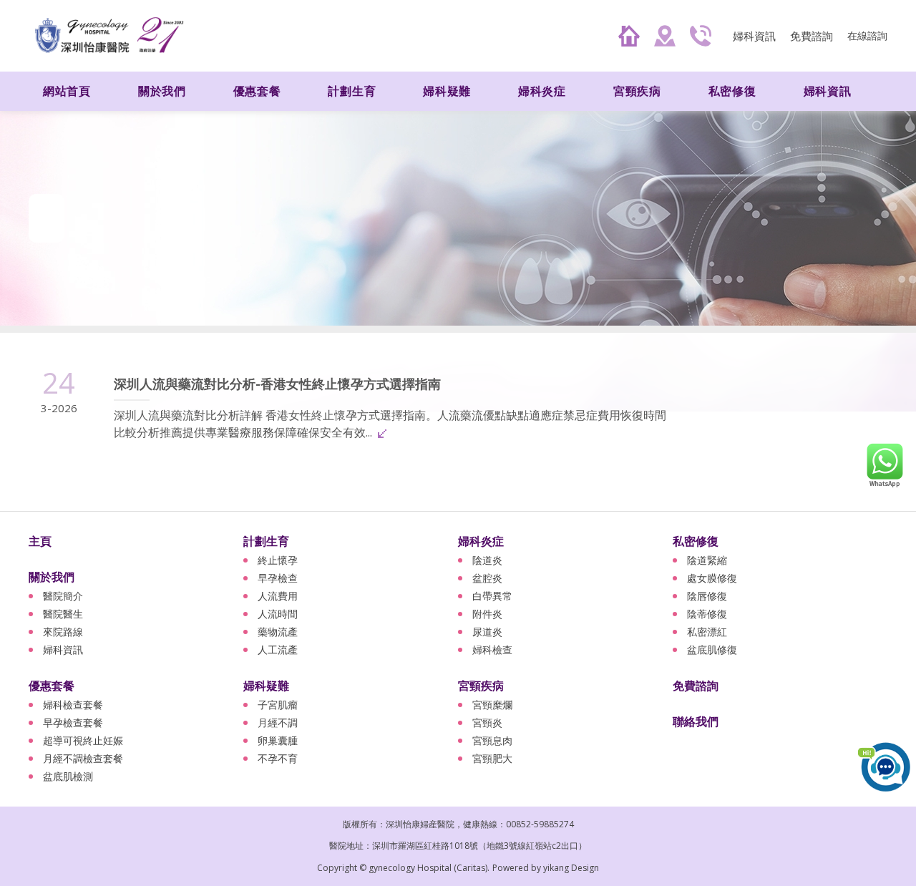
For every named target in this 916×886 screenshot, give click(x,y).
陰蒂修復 (707, 613)
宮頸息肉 (492, 740)
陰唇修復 (707, 596)
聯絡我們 (695, 721)
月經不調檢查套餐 (83, 758)
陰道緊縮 (707, 560)
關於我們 (51, 577)
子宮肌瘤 (278, 704)
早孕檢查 (278, 578)
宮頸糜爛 (492, 704)
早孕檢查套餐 (73, 722)
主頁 (40, 541)
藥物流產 (278, 631)
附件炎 (487, 613)
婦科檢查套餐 (73, 704)
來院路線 (63, 631)
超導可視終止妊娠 (83, 740)
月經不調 (278, 722)
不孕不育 (278, 758)
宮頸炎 (487, 722)
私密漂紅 (707, 631)
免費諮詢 (811, 36)
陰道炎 (487, 560)
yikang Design (571, 868)
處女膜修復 (712, 578)
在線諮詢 (867, 35)
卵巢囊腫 (278, 740)
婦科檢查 (492, 649)
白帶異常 (492, 596)
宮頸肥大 (492, 758)
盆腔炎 (487, 578)
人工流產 (278, 649)
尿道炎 (487, 631)
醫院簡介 (63, 596)
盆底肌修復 (712, 649)
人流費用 (278, 596)
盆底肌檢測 (68, 776)
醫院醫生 (63, 613)
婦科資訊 (754, 36)
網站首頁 (67, 91)
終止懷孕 (278, 560)
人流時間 (278, 613)
